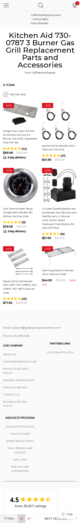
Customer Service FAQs (20, 361)
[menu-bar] (6, 5)
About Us (9, 354)
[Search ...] (40, 5)
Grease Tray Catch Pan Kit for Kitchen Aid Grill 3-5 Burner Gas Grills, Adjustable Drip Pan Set (20, 136)
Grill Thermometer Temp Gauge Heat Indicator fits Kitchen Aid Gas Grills (18, 212)
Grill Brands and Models (20, 450)
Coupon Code (20, 433)
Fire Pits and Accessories (20, 468)
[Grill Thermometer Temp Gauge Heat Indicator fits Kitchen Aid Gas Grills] (20, 185)
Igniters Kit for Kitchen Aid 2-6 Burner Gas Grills (59, 147)
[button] (15, 148)
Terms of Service (15, 387)
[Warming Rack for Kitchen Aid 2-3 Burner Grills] (59, 255)
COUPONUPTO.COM (60, 352)
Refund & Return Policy (15, 403)
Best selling (55, 519)
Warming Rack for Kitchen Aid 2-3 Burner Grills (58, 272)
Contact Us (11, 394)
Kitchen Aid (17, 94)
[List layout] (29, 518)
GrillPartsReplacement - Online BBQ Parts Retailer (41, 19)
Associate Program (20, 426)
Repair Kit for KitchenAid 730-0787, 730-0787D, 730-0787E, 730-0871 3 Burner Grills (20, 287)
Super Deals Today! (20, 440)
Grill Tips (20, 459)
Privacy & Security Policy (16, 370)
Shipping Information (18, 380)
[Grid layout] (21, 518)
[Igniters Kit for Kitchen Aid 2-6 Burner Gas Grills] (59, 121)
